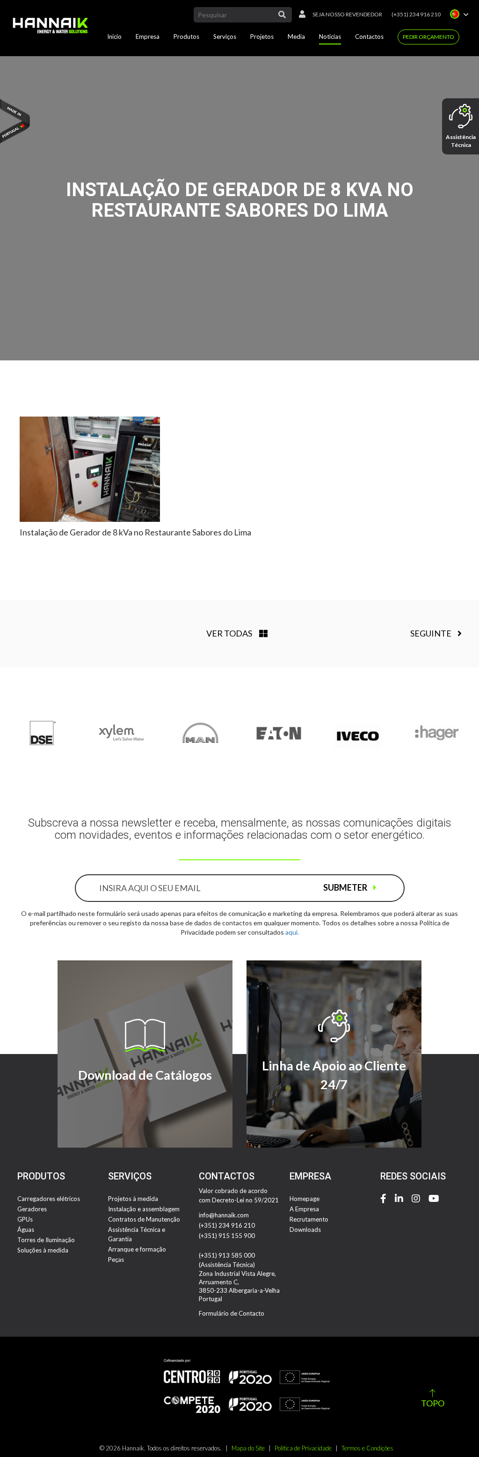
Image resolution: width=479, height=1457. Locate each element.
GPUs (25, 1219)
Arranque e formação (137, 1249)
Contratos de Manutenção (144, 1219)
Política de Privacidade (303, 1448)
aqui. (292, 932)
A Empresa (304, 1209)
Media (296, 36)
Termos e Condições (367, 1448)
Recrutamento (309, 1219)
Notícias (330, 36)
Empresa (148, 36)
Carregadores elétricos (48, 1198)
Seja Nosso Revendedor (347, 14)
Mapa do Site (248, 1448)
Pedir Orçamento (428, 36)
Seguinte (431, 633)
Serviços (224, 36)
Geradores (32, 1209)
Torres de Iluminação (46, 1240)
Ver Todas (229, 633)
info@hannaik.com (224, 1215)
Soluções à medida (42, 1250)
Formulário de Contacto (231, 1313)
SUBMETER (346, 887)
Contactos (369, 36)
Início (114, 36)
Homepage (304, 1198)
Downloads (305, 1229)
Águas (25, 1229)
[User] (300, 14)
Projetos (262, 36)
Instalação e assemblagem (144, 1209)
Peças (116, 1259)
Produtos (186, 36)
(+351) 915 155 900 (227, 1235)
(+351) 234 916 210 (416, 14)
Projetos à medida (133, 1198)
